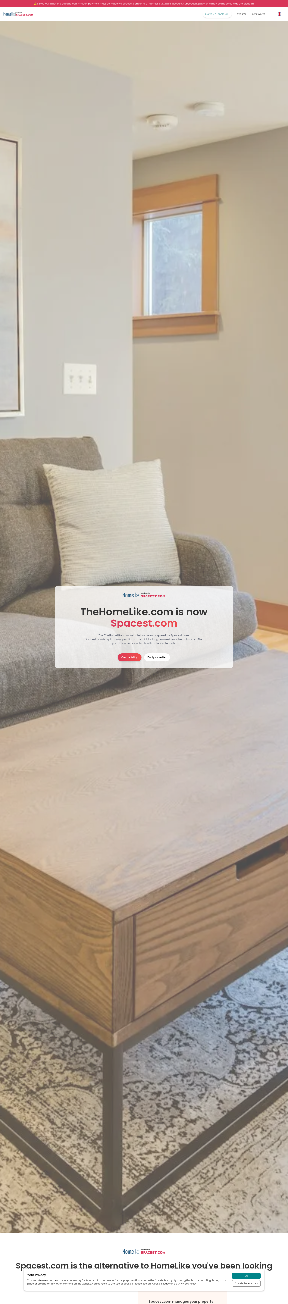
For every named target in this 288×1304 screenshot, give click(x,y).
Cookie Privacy (163, 1280)
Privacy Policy (188, 1283)
